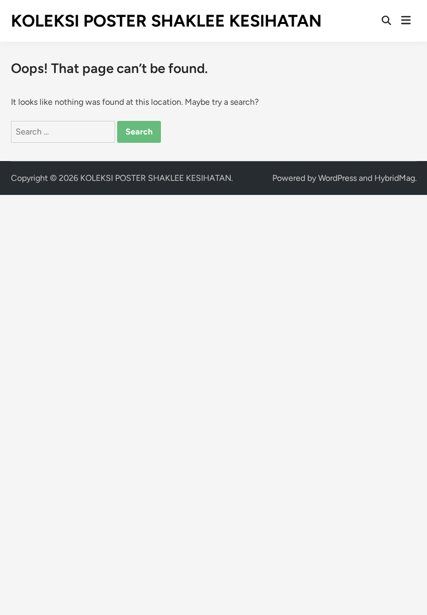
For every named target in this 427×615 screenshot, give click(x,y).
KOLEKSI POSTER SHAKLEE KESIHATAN (166, 21)
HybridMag (394, 178)
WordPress (337, 178)
